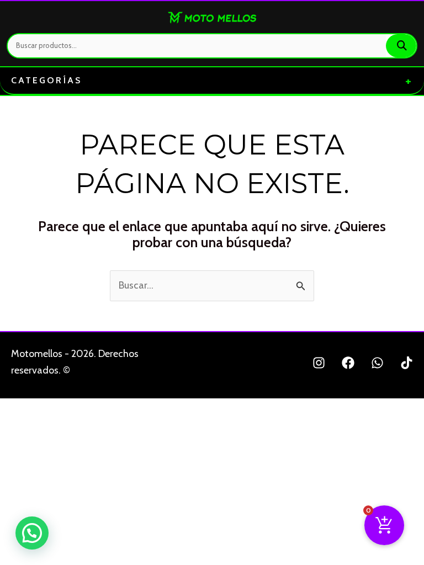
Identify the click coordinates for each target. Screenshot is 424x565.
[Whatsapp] (377, 362)
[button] (32, 533)
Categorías (212, 80)
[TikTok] (406, 362)
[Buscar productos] (401, 45)
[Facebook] (348, 362)
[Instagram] (318, 362)
